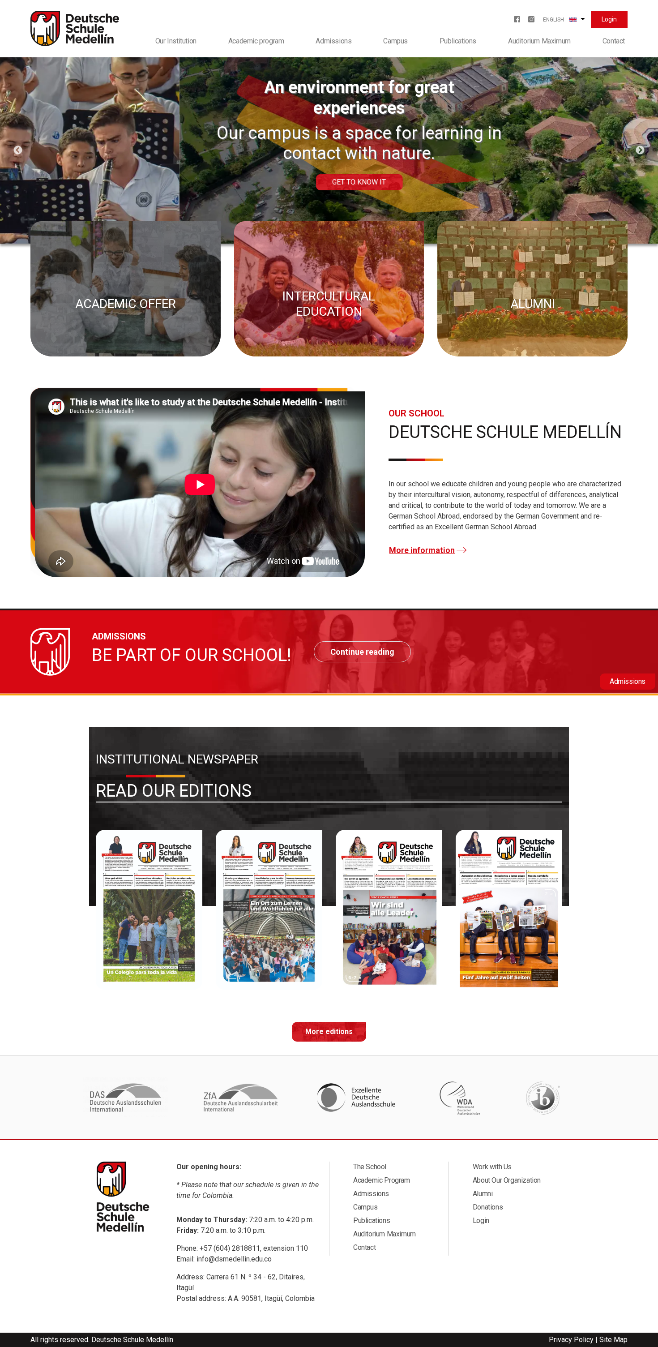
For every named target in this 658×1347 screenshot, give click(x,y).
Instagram (531, 19)
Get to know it (180, 182)
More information (422, 550)
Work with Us (492, 1167)
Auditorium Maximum (539, 41)
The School (369, 1167)
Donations (488, 1207)
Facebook (517, 19)
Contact (613, 41)
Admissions (333, 41)
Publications (458, 41)
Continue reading (362, 651)
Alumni (483, 1193)
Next (640, 150)
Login (609, 19)
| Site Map (611, 1339)
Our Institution (176, 41)
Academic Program (381, 1180)
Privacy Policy (571, 1339)
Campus (395, 41)
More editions (329, 1031)
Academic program (256, 41)
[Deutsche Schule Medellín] (74, 28)
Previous (18, 150)
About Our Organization (507, 1180)
